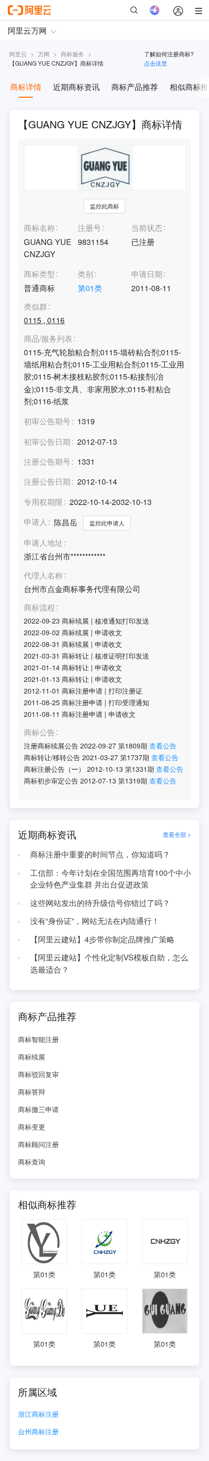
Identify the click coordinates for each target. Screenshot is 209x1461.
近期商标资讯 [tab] (76, 86)
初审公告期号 (47, 421)
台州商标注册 (38, 1432)
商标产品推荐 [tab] (134, 86)
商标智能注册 (38, 1039)
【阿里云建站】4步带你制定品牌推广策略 (102, 939)
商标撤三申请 (38, 1109)
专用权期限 (43, 501)
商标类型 (39, 273)
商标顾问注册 (38, 1144)
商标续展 (31, 1056)
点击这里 (155, 63)
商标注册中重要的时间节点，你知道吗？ (100, 854)
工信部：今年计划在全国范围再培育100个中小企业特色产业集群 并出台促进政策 (110, 878)
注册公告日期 (47, 481)
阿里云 (18, 54)
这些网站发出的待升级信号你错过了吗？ (100, 902)
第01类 (90, 288)
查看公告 (162, 745)
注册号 (89, 227)
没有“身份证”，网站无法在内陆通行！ (94, 920)
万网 (44, 54)
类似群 (35, 307)
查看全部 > (177, 834)
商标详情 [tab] (25, 86)
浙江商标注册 (38, 1414)
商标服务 (72, 54)
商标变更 (31, 1126)
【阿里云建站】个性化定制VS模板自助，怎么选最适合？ (109, 963)
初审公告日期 (47, 441)
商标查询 (31, 1161)
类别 (85, 273)
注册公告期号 (47, 461)
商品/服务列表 (48, 339)
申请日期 (146, 273)
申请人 (35, 521)
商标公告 (39, 733)
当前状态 (146, 227)
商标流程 (39, 608)
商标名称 (39, 227)
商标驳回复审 (38, 1074)
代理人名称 (43, 576)
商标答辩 (31, 1091)
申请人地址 (43, 543)
